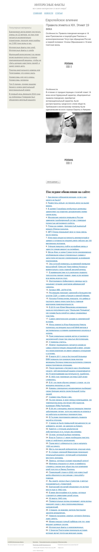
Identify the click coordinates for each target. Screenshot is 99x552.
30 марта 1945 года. (58, 498)
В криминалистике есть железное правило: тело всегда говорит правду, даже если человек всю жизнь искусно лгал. (67, 275)
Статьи (59, 12)
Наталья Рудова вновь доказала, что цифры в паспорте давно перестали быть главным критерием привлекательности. (68, 301)
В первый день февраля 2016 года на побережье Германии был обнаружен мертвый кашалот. (24, 97)
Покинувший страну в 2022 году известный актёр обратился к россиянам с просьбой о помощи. (67, 475)
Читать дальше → (53, 182)
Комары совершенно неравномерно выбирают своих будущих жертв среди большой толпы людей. (68, 391)
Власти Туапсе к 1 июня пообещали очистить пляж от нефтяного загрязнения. (67, 439)
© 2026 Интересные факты (16, 542)
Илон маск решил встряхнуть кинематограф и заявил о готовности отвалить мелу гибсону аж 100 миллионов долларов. (69, 240)
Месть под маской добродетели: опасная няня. (70, 449)
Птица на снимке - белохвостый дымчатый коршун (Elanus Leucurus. (66, 227)
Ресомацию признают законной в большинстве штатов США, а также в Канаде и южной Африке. (68, 294)
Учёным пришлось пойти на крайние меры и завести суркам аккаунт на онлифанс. (67, 248)
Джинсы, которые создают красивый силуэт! (69, 460)
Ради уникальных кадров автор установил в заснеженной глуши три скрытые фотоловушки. (67, 337)
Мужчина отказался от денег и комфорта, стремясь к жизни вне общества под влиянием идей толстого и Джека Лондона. (67, 466)
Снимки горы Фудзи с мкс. (60, 396)
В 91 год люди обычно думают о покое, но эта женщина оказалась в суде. (68, 384)
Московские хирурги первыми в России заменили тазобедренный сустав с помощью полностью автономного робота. (66, 220)
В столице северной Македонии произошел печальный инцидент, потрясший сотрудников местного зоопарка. (67, 455)
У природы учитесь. (58, 341)
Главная (37, 12)
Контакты (35, 542)
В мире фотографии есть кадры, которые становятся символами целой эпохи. (66, 494)
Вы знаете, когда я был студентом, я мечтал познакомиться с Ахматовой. (67, 482)
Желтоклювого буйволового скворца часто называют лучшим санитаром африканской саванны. (66, 284)
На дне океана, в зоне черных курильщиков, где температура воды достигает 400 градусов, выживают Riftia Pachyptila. (69, 402)
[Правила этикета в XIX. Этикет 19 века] (69, 127)
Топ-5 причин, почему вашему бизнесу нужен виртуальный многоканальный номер (22, 87)
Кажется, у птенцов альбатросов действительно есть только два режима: (64, 430)
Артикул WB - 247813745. (60, 289)
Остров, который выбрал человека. (65, 434)
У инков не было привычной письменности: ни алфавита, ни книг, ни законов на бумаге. (68, 424)
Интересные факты (49, 5)
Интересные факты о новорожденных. (66, 527)
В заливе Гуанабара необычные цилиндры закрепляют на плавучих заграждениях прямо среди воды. (66, 211)
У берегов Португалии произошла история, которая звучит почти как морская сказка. (67, 531)
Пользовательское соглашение (48, 542)
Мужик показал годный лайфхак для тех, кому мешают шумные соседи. (68, 523)
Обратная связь (62, 542)
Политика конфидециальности (42, 545)
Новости (48, 12)
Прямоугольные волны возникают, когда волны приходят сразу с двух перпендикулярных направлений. (69, 504)
